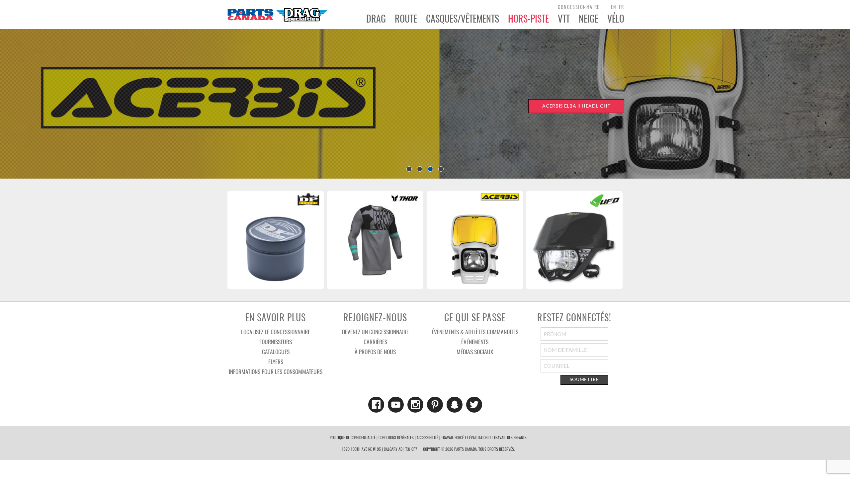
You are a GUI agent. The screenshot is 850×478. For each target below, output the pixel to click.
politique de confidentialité (353, 437)
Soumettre (584, 379)
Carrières (375, 341)
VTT (564, 18)
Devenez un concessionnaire (375, 331)
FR (621, 6)
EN (614, 6)
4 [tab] (441, 169)
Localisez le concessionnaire (275, 331)
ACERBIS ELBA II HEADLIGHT (576, 106)
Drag (376, 18)
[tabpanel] (425, 104)
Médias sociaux (475, 351)
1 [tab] (409, 169)
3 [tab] (430, 169)
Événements (474, 341)
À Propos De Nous (375, 351)
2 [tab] (419, 169)
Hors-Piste (528, 18)
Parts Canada (277, 14)
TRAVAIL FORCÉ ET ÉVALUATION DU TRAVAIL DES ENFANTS (484, 437)
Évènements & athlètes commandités (475, 331)
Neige (588, 18)
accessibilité (427, 437)
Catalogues (276, 351)
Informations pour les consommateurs (275, 371)
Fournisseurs (275, 341)
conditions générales (396, 437)
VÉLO (615, 18)
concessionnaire (579, 6)
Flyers (275, 361)
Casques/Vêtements (462, 18)
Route (406, 18)
